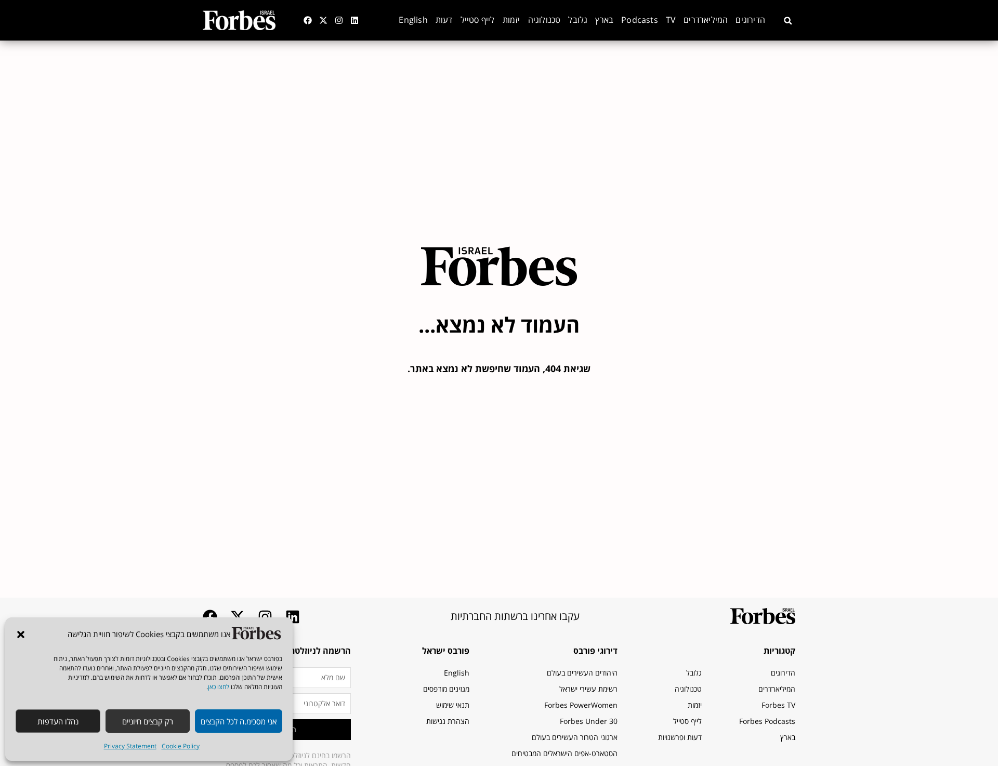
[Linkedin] (354, 20)
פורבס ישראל (445, 650)
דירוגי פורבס (595, 650)
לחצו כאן (218, 686)
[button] (21, 634)
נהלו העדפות (57, 721)
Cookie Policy (181, 746)
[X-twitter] (323, 20)
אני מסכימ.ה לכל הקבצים (239, 721)
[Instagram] (339, 20)
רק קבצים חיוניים (147, 721)
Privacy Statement (130, 746)
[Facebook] (308, 20)
